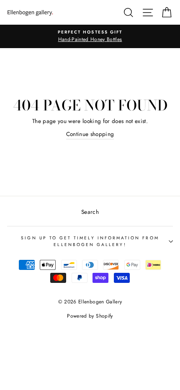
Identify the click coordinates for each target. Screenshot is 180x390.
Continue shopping (90, 134)
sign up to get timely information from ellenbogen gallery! (90, 241)
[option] (90, 36)
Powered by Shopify (90, 316)
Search (90, 212)
